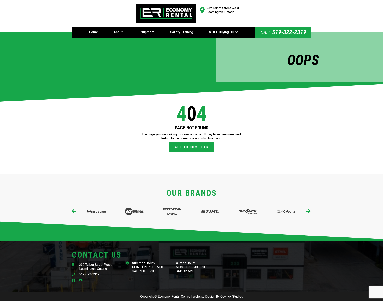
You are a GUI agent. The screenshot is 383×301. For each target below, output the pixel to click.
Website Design (204, 296)
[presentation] (74, 211)
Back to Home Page (192, 147)
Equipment (146, 32)
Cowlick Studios (231, 296)
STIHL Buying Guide (223, 32)
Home (93, 32)
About (118, 32)
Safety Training (181, 32)
